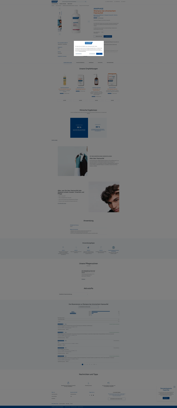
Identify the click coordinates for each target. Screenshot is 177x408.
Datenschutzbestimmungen (82, 51)
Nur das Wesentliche (92, 53)
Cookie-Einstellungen (78, 53)
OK (99, 53)
